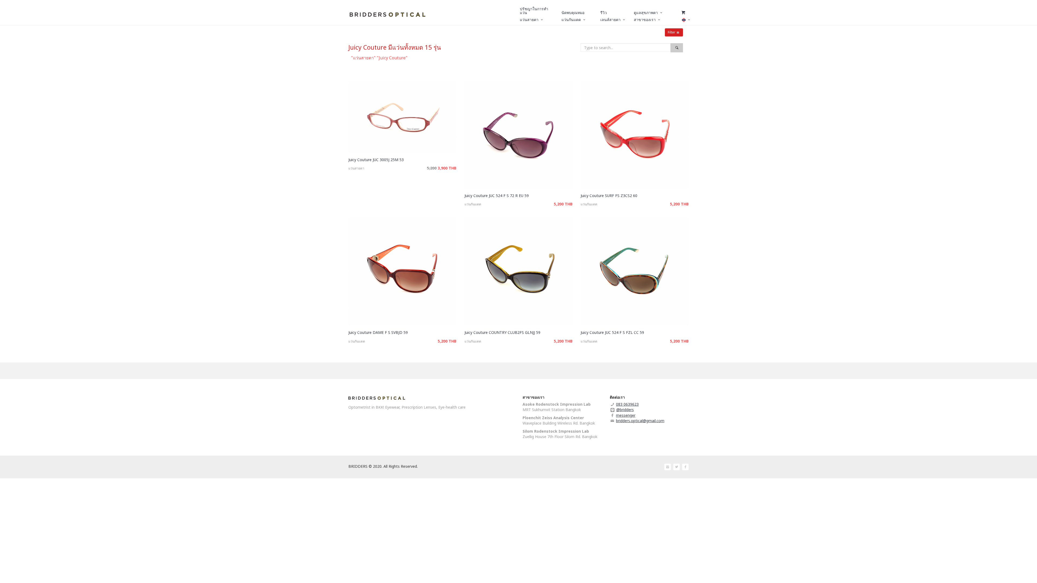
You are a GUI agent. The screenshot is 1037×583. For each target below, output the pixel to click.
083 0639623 (627, 404)
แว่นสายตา (356, 168)
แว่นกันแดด (472, 204)
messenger (625, 415)
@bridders (625, 409)
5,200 (432, 168)
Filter (671, 32)
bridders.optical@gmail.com (640, 420)
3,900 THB (447, 168)
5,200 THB (563, 203)
